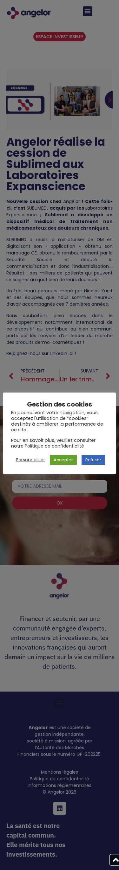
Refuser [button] (93, 460)
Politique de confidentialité (54, 446)
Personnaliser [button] (30, 460)
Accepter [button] (63, 460)
